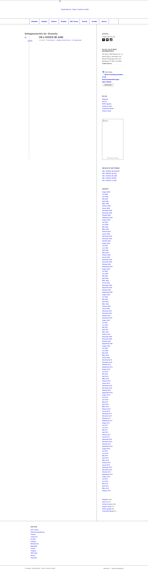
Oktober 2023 (106, 264)
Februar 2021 (106, 334)
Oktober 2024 (106, 241)
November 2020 (107, 339)
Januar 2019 (106, 383)
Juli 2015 (105, 479)
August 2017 (106, 423)
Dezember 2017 (107, 414)
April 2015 (105, 486)
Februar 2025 (106, 231)
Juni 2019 (105, 372)
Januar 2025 (106, 234)
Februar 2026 (106, 206)
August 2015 (106, 476)
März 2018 (105, 406)
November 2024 (107, 238)
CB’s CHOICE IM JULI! (109, 173)
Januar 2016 (106, 465)
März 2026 (105, 203)
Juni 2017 (105, 428)
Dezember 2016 (107, 439)
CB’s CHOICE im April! (109, 180)
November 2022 (107, 287)
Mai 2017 (105, 430)
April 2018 (105, 404)
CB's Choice (108, 72)
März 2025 (105, 229)
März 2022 (105, 304)
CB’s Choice (34, 530)
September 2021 (107, 318)
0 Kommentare (50, 40)
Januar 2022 (106, 308)
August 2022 (106, 294)
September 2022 (107, 292)
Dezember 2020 (107, 336)
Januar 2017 (106, 437)
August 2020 (106, 346)
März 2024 (105, 253)
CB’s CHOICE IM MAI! (109, 178)
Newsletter (34, 546)
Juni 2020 (105, 351)
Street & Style (106, 111)
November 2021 (107, 313)
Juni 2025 (105, 224)
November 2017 (107, 416)
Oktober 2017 (106, 418)
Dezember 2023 (107, 259)
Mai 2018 (105, 402)
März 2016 (105, 460)
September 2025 (107, 217)
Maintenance (35, 544)
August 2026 (106, 192)
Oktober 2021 (106, 315)
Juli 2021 (105, 322)
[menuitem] (34, 21)
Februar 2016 (106, 462)
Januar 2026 (106, 208)
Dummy (104, 101)
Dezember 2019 (107, 360)
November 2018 (107, 388)
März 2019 (105, 378)
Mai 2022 (105, 299)
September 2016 (107, 446)
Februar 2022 (106, 306)
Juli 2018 (105, 397)
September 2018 (107, 393)
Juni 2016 (105, 453)
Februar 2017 (106, 434)
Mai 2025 (105, 227)
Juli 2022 (105, 297)
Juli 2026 (105, 194)
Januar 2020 (106, 357)
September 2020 (107, 343)
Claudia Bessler (78, 40)
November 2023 (107, 262)
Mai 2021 (105, 327)
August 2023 (106, 269)
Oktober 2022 (106, 290)
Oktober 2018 (106, 390)
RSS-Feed (34, 553)
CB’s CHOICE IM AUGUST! (111, 171)
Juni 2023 (105, 274)
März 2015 (105, 488)
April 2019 (105, 376)
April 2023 (105, 278)
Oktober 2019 (106, 364)
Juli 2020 (105, 348)
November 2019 (107, 362)
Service (33, 555)
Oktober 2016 (106, 444)
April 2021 (105, 329)
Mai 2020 (105, 353)
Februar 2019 (106, 381)
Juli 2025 (105, 222)
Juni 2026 (105, 196)
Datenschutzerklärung (37, 532)
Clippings (59, 40)
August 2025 (106, 220)
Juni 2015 (105, 481)
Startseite (34, 558)
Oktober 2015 (106, 472)
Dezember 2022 (107, 285)
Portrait (33, 548)
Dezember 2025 (107, 210)
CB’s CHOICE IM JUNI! (51, 37)
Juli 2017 (105, 425)
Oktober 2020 (106, 341)
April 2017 (105, 432)
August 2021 (106, 320)
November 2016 (107, 441)
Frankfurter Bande (107, 108)
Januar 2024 (106, 257)
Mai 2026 (105, 199)
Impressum (34, 537)
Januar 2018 (106, 411)
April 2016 (105, 458)
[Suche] (114, 21)
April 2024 (105, 250)
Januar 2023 (106, 283)
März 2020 (105, 355)
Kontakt (33, 539)
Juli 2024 (105, 245)
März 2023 (105, 280)
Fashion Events (66, 40)
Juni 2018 (105, 399)
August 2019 (106, 369)
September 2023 (107, 266)
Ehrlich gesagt (106, 104)
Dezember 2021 (107, 311)
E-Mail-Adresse (107, 63)
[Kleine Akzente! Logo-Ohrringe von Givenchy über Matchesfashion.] (29, 40)
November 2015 (107, 470)
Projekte (33, 551)
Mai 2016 (105, 455)
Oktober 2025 (106, 215)
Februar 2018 (106, 409)
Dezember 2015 (107, 467)
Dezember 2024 (107, 236)
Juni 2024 (105, 248)
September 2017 (107, 420)
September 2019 (107, 367)
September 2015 (107, 474)
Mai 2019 (105, 374)
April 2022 (105, 301)
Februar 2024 (106, 255)
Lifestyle (33, 541)
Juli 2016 (105, 451)
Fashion (33, 534)
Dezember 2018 (107, 385)
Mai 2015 (105, 483)
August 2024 (106, 243)
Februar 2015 (106, 491)
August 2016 (106, 449)
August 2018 (106, 395)
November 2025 (107, 213)
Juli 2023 (105, 271)
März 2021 (105, 332)
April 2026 (105, 201)
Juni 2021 (105, 325)
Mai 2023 (105, 276)
